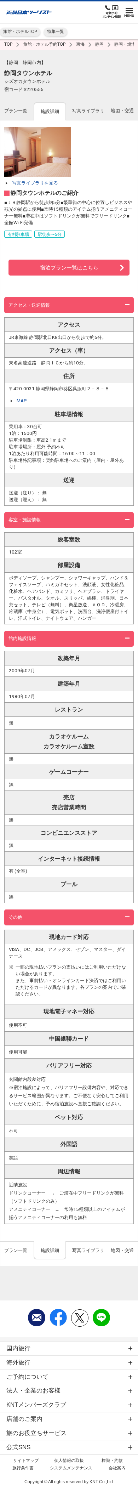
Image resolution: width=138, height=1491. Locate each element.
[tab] (15, 111)
